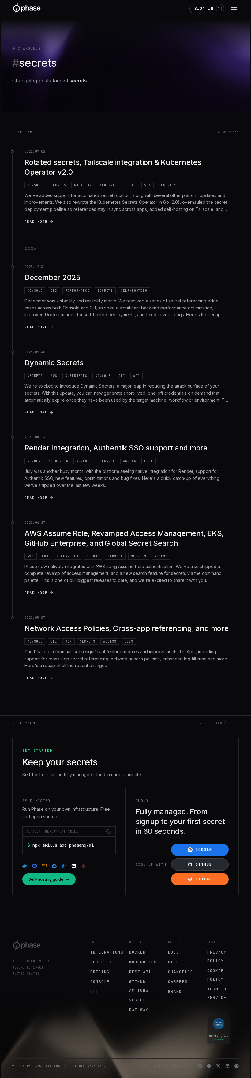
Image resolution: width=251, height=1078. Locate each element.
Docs (173, 952)
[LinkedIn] (227, 1066)
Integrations (106, 952)
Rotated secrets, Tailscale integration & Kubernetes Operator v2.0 (112, 167)
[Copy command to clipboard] (108, 831)
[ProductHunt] (236, 1066)
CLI (94, 991)
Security (101, 962)
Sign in (207, 8)
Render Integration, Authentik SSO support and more (116, 447)
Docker (137, 952)
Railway (138, 1009)
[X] (218, 1066)
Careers (177, 981)
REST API (140, 971)
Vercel (137, 1000)
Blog (173, 962)
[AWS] (44, 866)
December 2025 (52, 277)
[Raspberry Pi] (83, 866)
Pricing (100, 971)
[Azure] (64, 866)
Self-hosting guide (45, 879)
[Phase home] (27, 8)
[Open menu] (234, 8)
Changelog (29, 48)
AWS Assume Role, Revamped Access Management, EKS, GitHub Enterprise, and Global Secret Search (124, 538)
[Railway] (73, 866)
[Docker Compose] (24, 866)
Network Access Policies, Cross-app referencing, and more (126, 628)
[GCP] (54, 866)
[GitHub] (200, 1066)
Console (100, 981)
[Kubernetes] (34, 866)
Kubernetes (143, 962)
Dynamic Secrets (53, 362)
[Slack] (209, 1066)
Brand (175, 991)
